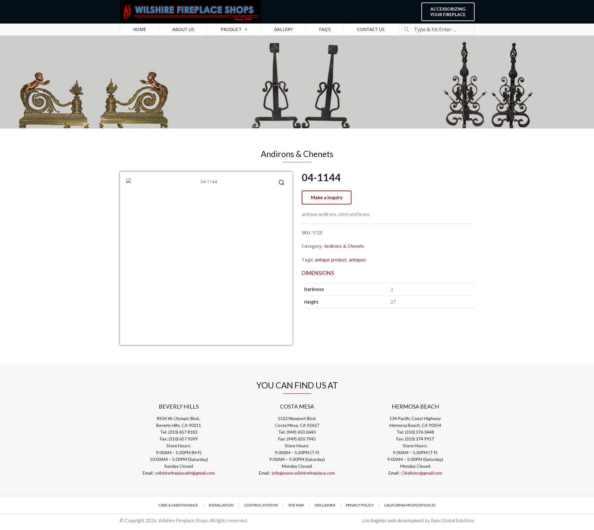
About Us (183, 29)
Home (139, 29)
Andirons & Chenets (344, 246)
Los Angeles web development (393, 520)
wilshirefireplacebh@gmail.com (185, 472)
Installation (221, 505)
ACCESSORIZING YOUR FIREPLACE (448, 11)
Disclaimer (325, 505)
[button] (281, 182)
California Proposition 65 (410, 505)
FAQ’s (325, 29)
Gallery (283, 29)
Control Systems (261, 505)
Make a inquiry (326, 197)
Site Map (296, 505)
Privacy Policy (360, 505)
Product (231, 29)
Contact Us (371, 29)
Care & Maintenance (178, 505)
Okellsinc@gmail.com (422, 472)
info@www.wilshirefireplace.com (303, 472)
